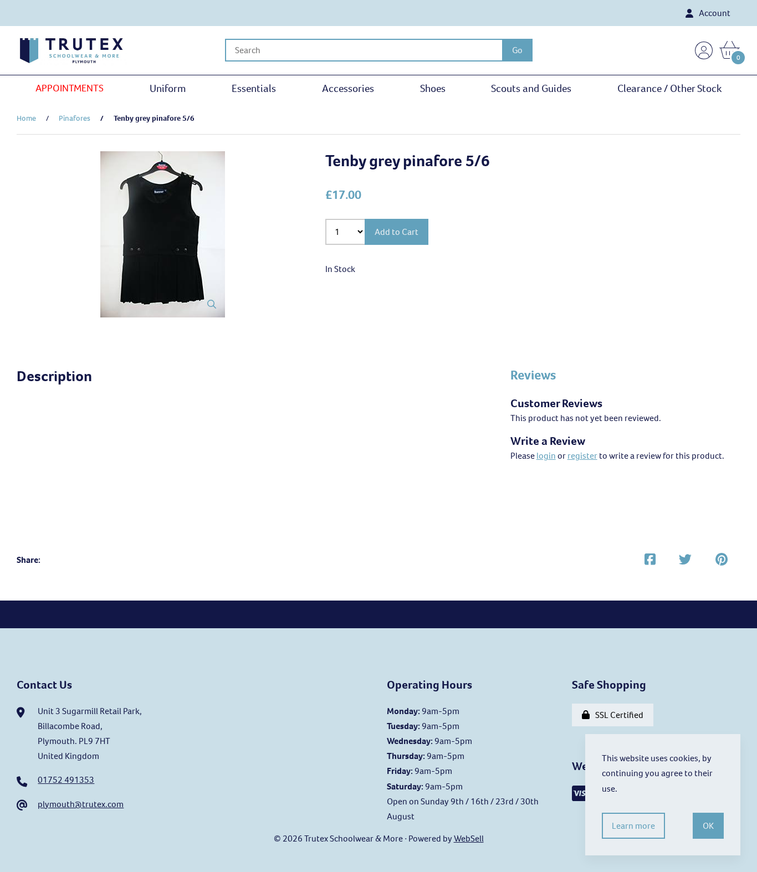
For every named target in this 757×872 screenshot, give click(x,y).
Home (26, 118)
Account (712, 13)
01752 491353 (66, 780)
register (582, 455)
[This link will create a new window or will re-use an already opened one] (650, 559)
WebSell (469, 838)
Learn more (633, 826)
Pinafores (74, 118)
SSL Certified (617, 715)
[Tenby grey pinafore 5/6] (162, 234)
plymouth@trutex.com (81, 804)
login (546, 455)
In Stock (340, 269)
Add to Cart (396, 232)
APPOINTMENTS (69, 88)
